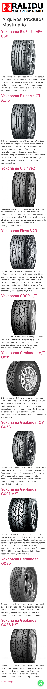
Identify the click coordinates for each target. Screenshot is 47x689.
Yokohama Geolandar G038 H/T (19, 622)
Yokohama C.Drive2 (18, 168)
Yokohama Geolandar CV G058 (22, 424)
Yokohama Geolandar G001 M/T (19, 491)
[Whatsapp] (41, 683)
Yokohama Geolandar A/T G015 (23, 355)
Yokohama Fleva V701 (20, 230)
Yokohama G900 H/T (19, 296)
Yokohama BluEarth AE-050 (21, 33)
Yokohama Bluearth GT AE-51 (21, 98)
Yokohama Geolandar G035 (19, 561)
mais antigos (7, 681)
